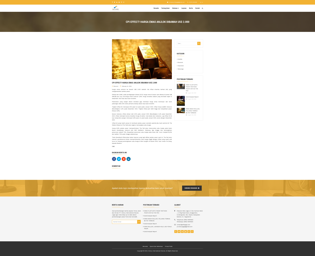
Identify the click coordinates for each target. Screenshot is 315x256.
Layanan (183, 8)
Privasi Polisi (168, 246)
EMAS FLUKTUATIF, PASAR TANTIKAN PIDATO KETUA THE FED (192, 87)
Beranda (156, 8)
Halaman (175, 8)
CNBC (113, 146)
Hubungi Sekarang (191, 188)
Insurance (181, 65)
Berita (191, 8)
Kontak (197, 8)
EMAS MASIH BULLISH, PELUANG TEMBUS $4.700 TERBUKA (193, 111)
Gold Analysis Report (192, 97)
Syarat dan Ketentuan (156, 246)
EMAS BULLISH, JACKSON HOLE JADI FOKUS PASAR (158, 227)
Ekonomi (116, 86)
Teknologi (180, 69)
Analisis (180, 59)
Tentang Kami (165, 8)
